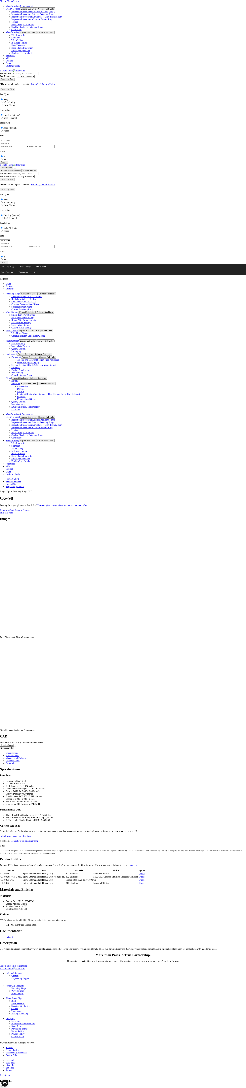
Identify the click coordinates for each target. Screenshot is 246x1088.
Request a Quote (7, 510)
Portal (13, 66)
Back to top (5, 1075)
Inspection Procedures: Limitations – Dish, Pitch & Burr (36, 17)
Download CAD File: (21, 742)
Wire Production (18, 35)
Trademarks (16, 1011)
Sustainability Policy (20, 1006)
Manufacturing (12, 32)
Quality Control (13, 9)
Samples (9, 286)
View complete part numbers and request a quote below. (62, 505)
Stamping (15, 37)
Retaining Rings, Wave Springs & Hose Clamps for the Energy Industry (49, 394)
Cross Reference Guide (21, 375)
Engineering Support (15, 486)
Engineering (23, 272)
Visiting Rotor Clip (19, 1013)
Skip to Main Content (9, 1)
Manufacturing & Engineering (19, 6)
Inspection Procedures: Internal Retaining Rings (32, 14)
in (4, 156)
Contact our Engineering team (24, 841)
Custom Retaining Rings (22, 309)
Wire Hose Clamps (19, 333)
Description (11, 763)
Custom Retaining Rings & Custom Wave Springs (33, 365)
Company (10, 1018)
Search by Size (29, 171)
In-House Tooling (19, 43)
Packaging (16, 351)
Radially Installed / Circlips (23, 299)
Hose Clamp (9, 105)
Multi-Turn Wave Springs (22, 317)
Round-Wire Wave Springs (23, 320)
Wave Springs (25, 267)
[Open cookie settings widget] (4, 1083)
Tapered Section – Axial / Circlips (26, 296)
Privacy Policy (17, 1034)
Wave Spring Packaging (28, 362)
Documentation (13, 760)
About (36, 272)
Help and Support (14, 973)
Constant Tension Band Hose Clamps (28, 336)
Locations (15, 409)
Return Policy (17, 1031)
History (14, 381)
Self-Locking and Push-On (23, 301)
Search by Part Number (10, 171)
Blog (13, 1001)
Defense (20, 389)
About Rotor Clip (13, 998)
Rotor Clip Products (15, 986)
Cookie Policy (17, 1036)
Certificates (16, 29)
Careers (14, 1008)
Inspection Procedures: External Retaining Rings (33, 11)
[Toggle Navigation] (15, 168)
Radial (6, 131)
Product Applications (20, 370)
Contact (9, 60)
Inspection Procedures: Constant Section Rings (32, 19)
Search (4, 162)
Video (8, 58)
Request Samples (13, 481)
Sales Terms (16, 1026)
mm (5, 159)
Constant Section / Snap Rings (25, 304)
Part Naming (17, 372)
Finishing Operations (20, 50)
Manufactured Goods (26, 399)
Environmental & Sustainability (25, 407)
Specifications (12, 753)
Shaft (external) (10, 118)
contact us (132, 865)
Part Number (6, 73)
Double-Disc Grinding (21, 53)
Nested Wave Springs (21, 322)
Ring (6, 99)
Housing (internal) (12, 115)
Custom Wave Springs (21, 327)
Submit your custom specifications (15, 836)
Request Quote (12, 479)
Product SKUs (12, 755)
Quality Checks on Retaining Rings (27, 27)
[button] (7, 89)
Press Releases (17, 1003)
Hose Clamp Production (22, 48)
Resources (10, 55)
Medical (20, 391)
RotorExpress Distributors (23, 1023)
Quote (8, 63)
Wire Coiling (17, 40)
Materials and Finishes (16, 758)
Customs (10, 288)
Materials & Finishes (20, 346)
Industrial (21, 396)
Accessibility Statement (16, 1052)
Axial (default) (10, 128)
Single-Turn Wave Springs (23, 315)
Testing (14, 22)
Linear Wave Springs (20, 325)
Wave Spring (9, 102)
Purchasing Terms (19, 1029)
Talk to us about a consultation (13, 966)
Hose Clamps (41, 267)
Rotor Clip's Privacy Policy (43, 84)
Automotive (22, 386)
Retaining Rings (7, 267)
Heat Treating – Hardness (22, 24)
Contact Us (11, 484)
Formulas (15, 367)
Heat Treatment (18, 45)
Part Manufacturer (8, 76)
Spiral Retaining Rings (21, 307)
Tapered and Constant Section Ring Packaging (38, 360)
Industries (15, 383)
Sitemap (9, 1047)
